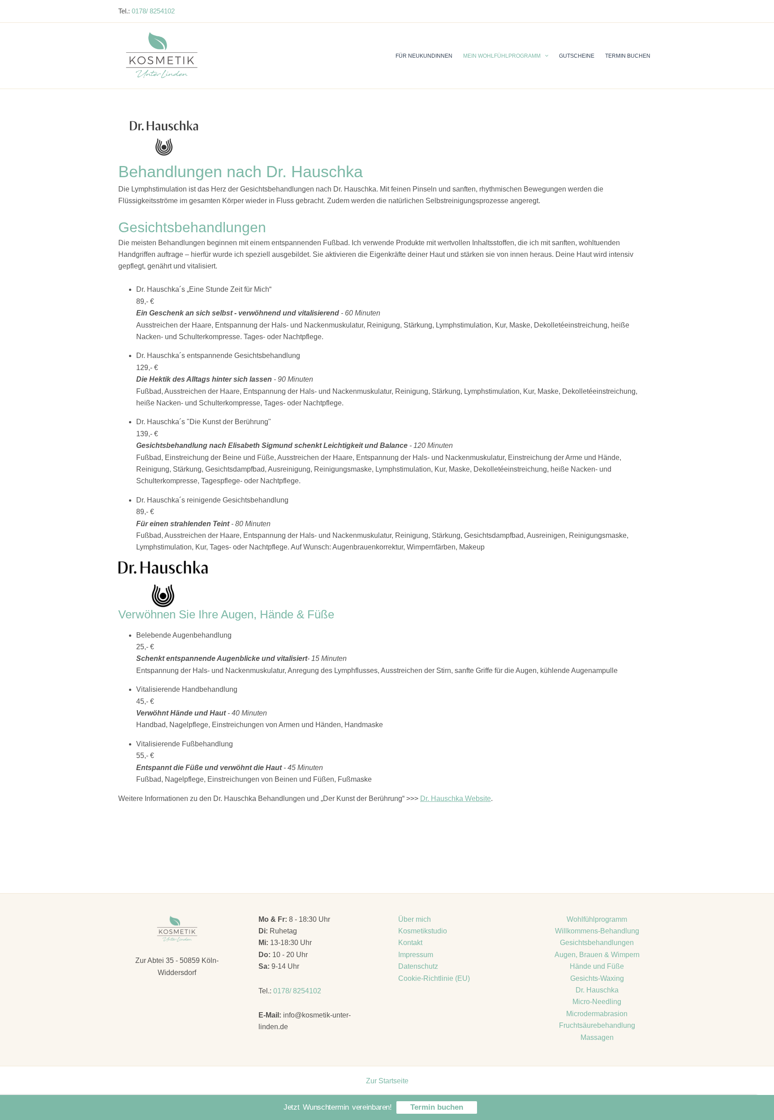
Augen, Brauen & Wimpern (597, 954)
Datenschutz (418, 966)
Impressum (415, 954)
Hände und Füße (597, 966)
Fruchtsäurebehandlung (597, 1025)
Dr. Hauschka (597, 990)
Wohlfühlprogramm (597, 919)
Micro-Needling (596, 1001)
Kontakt (410, 942)
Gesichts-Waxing (597, 978)
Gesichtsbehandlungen (597, 942)
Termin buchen (436, 1107)
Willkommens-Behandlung (597, 931)
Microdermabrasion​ (597, 1014)
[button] (544, 56)
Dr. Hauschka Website (455, 798)
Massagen (597, 1037)
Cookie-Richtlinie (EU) (434, 978)
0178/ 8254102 (153, 11)
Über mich (414, 919)
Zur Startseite (387, 1081)
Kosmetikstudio (422, 931)
